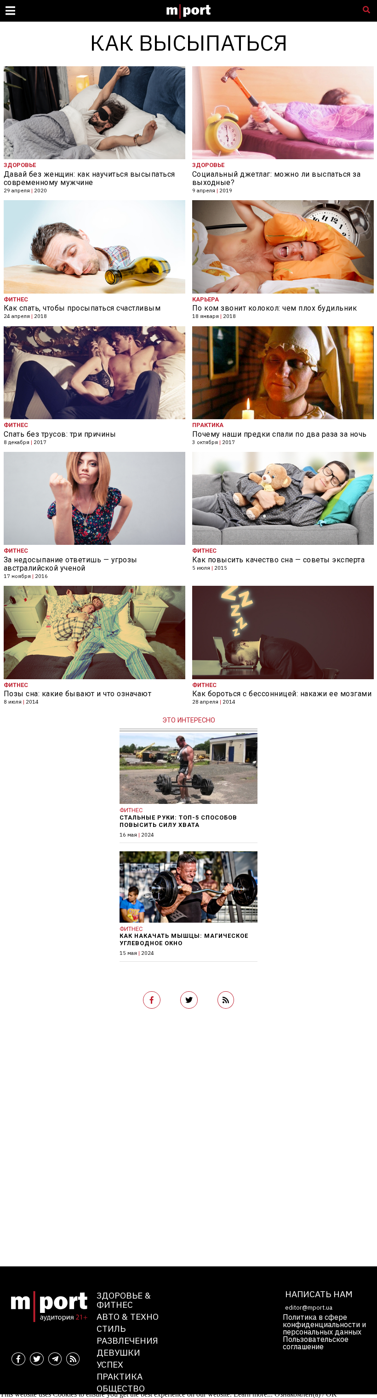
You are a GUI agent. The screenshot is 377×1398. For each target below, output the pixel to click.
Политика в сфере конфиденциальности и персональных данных (324, 1324)
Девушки (118, 1352)
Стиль (111, 1328)
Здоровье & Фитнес (124, 1299)
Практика (120, 1376)
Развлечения (127, 1340)
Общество (121, 1388)
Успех (110, 1364)
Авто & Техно (128, 1316)
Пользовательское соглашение (315, 1342)
